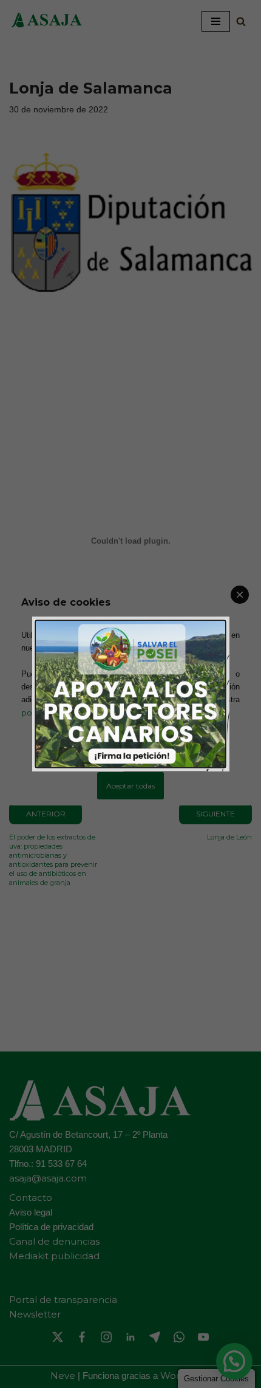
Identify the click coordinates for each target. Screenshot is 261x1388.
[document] (130, 694)
